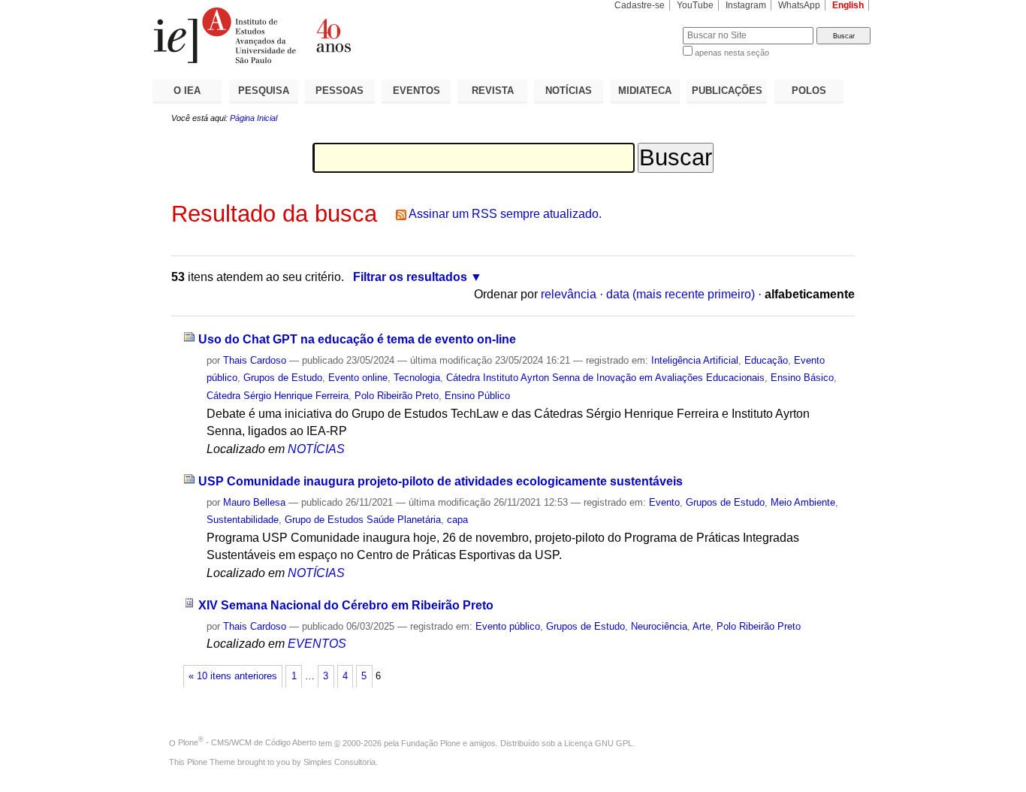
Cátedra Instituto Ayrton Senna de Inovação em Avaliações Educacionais (605, 377)
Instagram (746, 5)
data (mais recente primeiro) (680, 294)
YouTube (695, 5)
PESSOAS (339, 90)
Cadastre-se (639, 5)
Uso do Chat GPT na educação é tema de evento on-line (357, 339)
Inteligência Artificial (694, 360)
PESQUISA (263, 90)
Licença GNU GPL (598, 742)
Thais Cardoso (254, 360)
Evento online (358, 377)
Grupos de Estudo (282, 377)
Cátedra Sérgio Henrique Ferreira (278, 395)
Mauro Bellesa (254, 502)
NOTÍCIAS (568, 90)
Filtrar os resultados (410, 277)
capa (457, 519)
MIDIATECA (644, 90)
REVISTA (493, 90)
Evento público (507, 626)
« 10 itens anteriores (233, 676)
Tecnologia (417, 377)
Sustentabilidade (243, 519)
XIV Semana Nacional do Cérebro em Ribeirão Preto (345, 605)
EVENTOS (416, 90)
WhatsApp (799, 5)
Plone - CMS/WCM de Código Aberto (247, 742)
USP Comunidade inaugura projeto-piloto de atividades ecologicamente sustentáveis (440, 481)
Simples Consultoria (339, 761)
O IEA (187, 90)
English (848, 5)
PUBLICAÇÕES (727, 90)
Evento (664, 502)
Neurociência (659, 626)
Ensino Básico (802, 377)
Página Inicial (253, 117)
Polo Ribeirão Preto (397, 395)
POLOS (809, 90)
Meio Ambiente (803, 502)
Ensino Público (477, 395)
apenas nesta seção (732, 52)
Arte (702, 626)
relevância (568, 294)
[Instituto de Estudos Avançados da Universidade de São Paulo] (332, 35)
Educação (766, 360)
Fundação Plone (430, 742)
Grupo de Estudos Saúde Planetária (363, 519)
